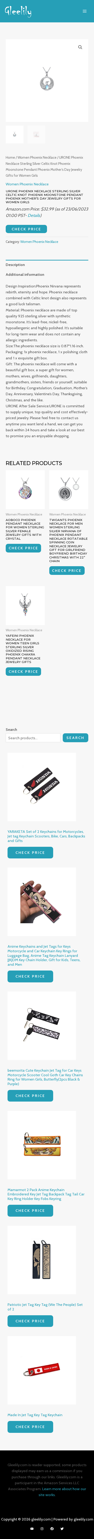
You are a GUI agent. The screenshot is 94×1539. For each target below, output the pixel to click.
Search (75, 737)
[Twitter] (62, 1528)
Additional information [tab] (25, 274)
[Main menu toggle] (84, 11)
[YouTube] (32, 1528)
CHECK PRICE (26, 229)
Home (10, 157)
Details (34, 215)
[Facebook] (52, 1528)
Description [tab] (15, 264)
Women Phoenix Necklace (37, 157)
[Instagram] (42, 1528)
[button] (80, 47)
